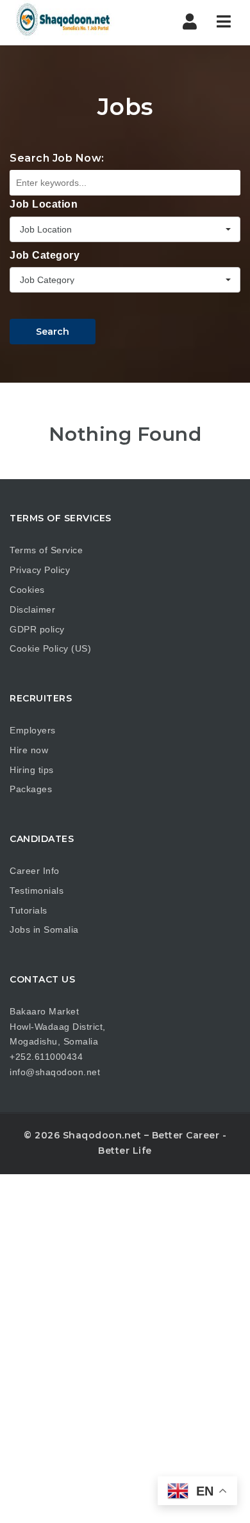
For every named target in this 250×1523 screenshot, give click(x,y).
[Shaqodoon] (64, 22)
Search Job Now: (57, 158)
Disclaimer (32, 609)
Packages (31, 789)
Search (52, 331)
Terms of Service (46, 550)
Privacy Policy (40, 570)
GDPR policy (37, 629)
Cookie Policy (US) (50, 648)
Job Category (44, 255)
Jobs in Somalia (44, 929)
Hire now (29, 750)
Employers (33, 730)
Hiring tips (32, 770)
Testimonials (36, 890)
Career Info (35, 871)
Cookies (27, 590)
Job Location (44, 204)
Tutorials (28, 910)
